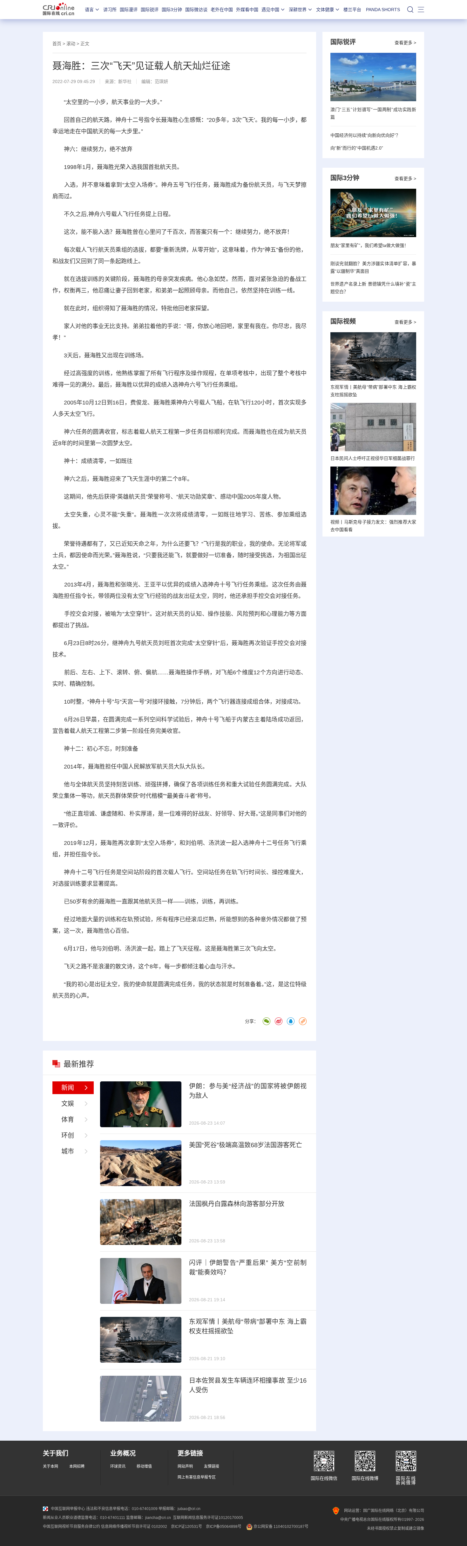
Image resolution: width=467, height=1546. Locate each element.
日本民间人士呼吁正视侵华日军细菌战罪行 (372, 458)
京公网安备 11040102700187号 (280, 1526)
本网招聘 (77, 1466)
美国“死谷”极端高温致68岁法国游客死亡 (245, 1145)
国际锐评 (150, 9)
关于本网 (50, 1466)
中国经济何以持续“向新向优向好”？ (365, 135)
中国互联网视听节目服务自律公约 (71, 1526)
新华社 (125, 81)
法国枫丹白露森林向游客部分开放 (236, 1203)
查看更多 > (405, 42)
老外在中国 (222, 9)
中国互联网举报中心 (68, 1509)
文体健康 (325, 9)
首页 (56, 43)
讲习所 (110, 9)
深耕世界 (298, 9)
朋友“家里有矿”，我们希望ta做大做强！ (369, 245)
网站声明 (185, 1466)
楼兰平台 (352, 9)
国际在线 (58, 9)
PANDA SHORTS (383, 9)
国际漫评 (129, 9)
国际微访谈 (196, 9)
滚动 (70, 43)
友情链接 (211, 1466)
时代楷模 (151, 796)
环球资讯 (117, 1466)
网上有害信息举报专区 (197, 1477)
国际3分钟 (172, 9)
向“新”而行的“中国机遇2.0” (356, 148)
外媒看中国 (247, 9)
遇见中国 (270, 9)
